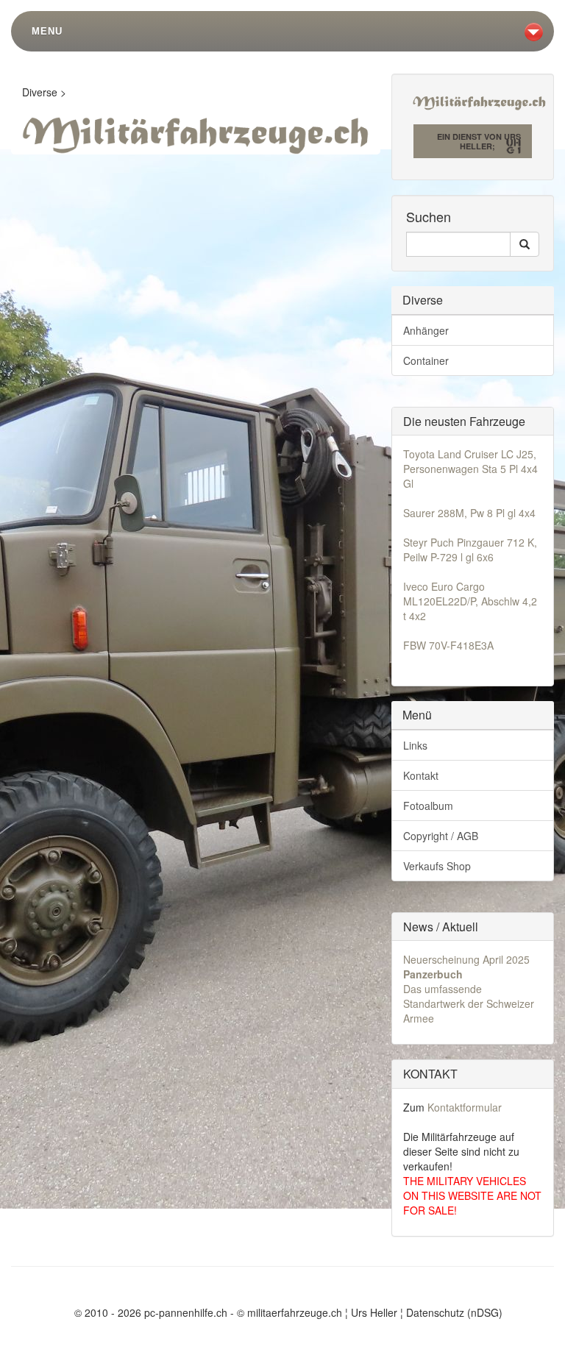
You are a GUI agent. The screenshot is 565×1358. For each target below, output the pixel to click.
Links (415, 745)
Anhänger (426, 330)
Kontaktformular (464, 1107)
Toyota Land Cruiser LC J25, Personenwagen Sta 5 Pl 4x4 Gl (470, 469)
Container (426, 360)
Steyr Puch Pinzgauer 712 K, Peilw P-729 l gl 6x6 (470, 549)
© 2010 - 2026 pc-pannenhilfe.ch (150, 1312)
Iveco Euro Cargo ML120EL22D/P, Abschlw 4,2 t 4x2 (470, 601)
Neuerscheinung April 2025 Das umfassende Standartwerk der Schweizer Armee (468, 988)
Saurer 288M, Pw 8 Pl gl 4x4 (469, 512)
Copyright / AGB (440, 835)
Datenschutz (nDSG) (454, 1312)
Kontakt (420, 775)
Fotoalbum (428, 805)
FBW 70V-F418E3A (448, 645)
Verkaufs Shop (437, 865)
